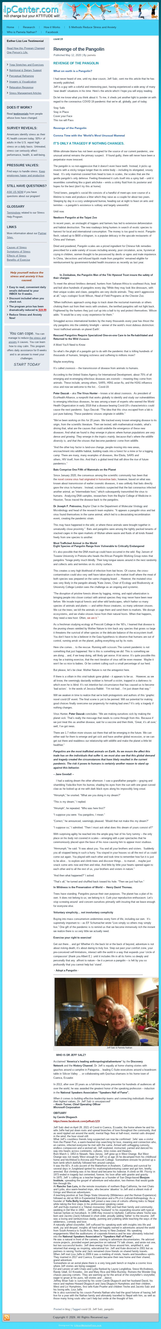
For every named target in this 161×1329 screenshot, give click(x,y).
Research (29, 27)
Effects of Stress (16, 255)
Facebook (52, 32)
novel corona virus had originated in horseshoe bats (87, 479)
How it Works (52, 27)
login (106, 1317)
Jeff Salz (97, 1309)
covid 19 (86, 1309)
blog (67, 1309)
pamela (91, 55)
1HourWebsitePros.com (87, 1325)
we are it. (92, 617)
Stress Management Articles (25, 93)
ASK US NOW (15, 192)
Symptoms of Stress (18, 251)
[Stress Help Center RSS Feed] (7, 1317)
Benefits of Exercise (18, 259)
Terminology (14, 212)
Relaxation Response (21, 87)
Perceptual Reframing (21, 76)
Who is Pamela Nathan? (22, 32)
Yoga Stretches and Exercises (26, 64)
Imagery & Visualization (22, 81)
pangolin (109, 1309)
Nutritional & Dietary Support (25, 70)
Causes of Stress (17, 247)
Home (10, 27)
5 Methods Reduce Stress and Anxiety (92, 27)
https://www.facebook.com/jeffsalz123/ (76, 1121)
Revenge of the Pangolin (78, 49)
